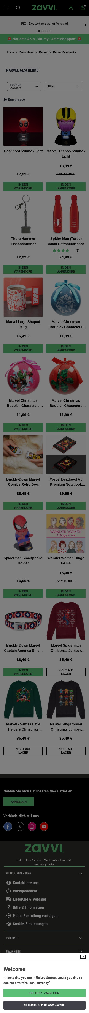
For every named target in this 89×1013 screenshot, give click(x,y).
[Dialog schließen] (83, 957)
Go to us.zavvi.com (44, 993)
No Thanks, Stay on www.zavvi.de (44, 1005)
